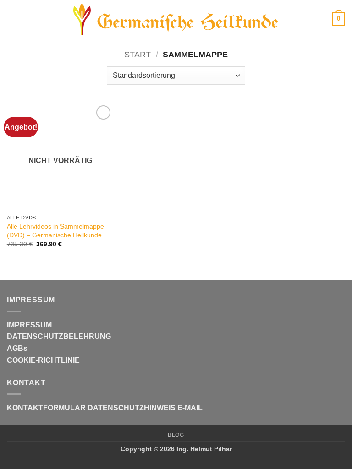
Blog (176, 435)
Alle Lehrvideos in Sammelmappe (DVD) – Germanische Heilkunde (55, 231)
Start (137, 54)
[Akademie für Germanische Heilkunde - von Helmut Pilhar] (176, 19)
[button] (12, 19)
